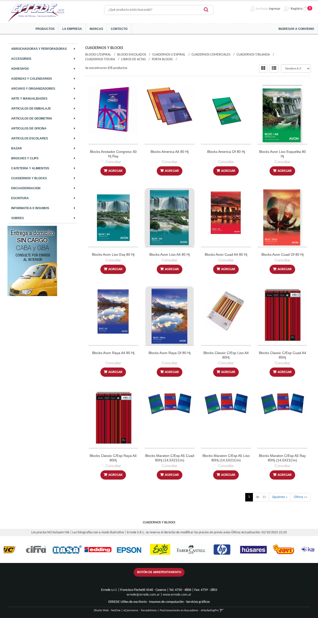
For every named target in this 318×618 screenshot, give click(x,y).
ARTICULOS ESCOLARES (29, 138)
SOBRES (17, 218)
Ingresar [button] (274, 9)
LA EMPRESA (72, 29)
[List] (274, 68)
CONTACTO (119, 29)
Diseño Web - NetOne (107, 610)
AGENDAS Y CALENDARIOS (31, 78)
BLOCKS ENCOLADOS (131, 55)
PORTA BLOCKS (162, 59)
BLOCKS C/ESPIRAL (98, 55)
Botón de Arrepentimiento (159, 572)
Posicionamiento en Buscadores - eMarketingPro (189, 610)
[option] (20, 550)
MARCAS (96, 29)
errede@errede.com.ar (143, 595)
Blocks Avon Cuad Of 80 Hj (282, 254)
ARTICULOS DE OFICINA (28, 128)
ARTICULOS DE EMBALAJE (31, 108)
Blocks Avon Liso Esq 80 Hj (113, 254)
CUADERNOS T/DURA (100, 59)
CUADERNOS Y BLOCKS (29, 178)
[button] (221, 610)
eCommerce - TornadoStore (140, 610)
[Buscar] (206, 10)
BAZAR (16, 148)
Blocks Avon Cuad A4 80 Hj (226, 254)
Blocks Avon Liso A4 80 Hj (169, 254)
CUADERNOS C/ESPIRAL (168, 55)
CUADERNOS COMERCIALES (211, 55)
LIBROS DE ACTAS (133, 59)
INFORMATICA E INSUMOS (30, 208)
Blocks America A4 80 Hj (170, 152)
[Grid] (263, 68)
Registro (296, 9)
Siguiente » (279, 497)
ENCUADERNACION (25, 188)
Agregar (115, 171)
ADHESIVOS (20, 68)
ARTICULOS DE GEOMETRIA (31, 118)
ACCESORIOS (21, 59)
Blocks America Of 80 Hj (226, 152)
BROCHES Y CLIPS (25, 158)
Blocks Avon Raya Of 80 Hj (170, 353)
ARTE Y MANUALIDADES (29, 98)
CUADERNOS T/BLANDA (253, 55)
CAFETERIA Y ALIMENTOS (30, 168)
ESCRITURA (20, 198)
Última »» (300, 497)
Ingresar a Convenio (296, 29)
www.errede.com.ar (177, 595)
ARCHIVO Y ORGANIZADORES (33, 88)
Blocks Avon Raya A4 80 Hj (113, 353)
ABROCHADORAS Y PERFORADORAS (39, 49)
